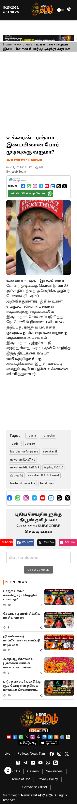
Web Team (19, 172)
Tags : (14, 435)
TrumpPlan (48, 435)
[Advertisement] (38, 93)
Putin (15, 443)
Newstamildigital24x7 (24, 467)
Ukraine (30, 443)
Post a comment (38, 569)
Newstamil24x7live (22, 459)
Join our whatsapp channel (28, 193)
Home (7, 45)
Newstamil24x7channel (43, 475)
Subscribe (7, 542)
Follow (27, 542)
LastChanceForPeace (24, 451)
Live (8, 754)
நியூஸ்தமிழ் (16, 475)
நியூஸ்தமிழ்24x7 (53, 467)
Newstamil (50, 451)
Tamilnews (47, 483)
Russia (31, 435)
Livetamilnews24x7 (22, 483)
